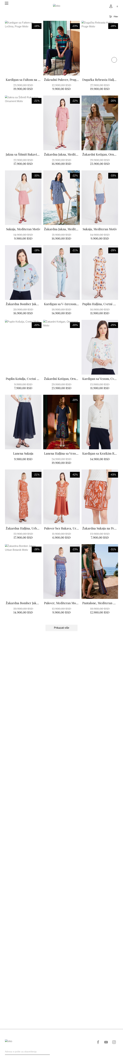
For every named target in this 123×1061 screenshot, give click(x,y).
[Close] (114, 60)
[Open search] (104, 6)
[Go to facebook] (98, 1042)
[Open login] (111, 6)
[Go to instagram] (114, 1042)
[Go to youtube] (106, 1042)
